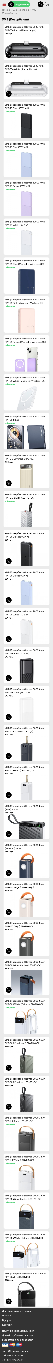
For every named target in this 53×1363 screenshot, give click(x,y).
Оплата (6, 1315)
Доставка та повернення (17, 1310)
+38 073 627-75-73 (12, 1355)
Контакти (7, 1324)
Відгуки (6, 1320)
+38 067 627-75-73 (12, 1359)
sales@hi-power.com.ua (15, 1350)
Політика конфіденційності (18, 1330)
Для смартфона (21, 9)
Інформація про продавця (17, 1339)
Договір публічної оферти (17, 1335)
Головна (6, 9)
